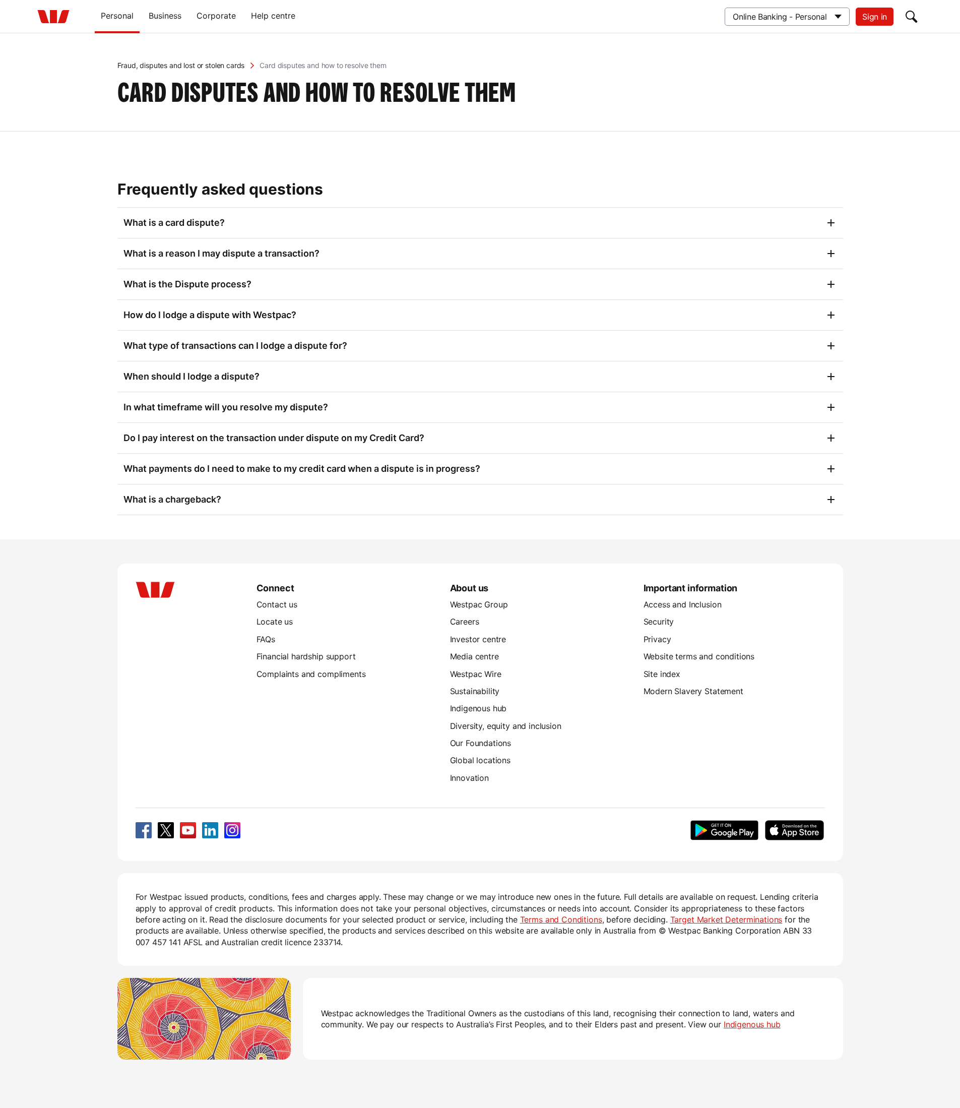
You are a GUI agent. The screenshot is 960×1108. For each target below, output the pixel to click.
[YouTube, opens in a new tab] (188, 830)
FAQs (266, 639)
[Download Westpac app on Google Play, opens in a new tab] (724, 830)
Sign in (874, 17)
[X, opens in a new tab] (166, 830)
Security (659, 622)
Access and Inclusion (683, 604)
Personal (117, 16)
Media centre (474, 656)
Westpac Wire (475, 674)
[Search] (912, 17)
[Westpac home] (53, 16)
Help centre (273, 16)
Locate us (275, 622)
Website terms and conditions (699, 656)
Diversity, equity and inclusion (505, 726)
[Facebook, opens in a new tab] (144, 830)
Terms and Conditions (561, 919)
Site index (662, 674)
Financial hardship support (306, 656)
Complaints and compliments (311, 674)
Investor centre (478, 639)
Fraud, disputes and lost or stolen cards (181, 65)
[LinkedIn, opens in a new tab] (210, 830)
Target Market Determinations (726, 919)
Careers (464, 622)
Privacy (657, 639)
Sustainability (475, 691)
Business (165, 16)
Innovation (469, 778)
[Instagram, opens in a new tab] (232, 830)
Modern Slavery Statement (693, 691)
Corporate (216, 16)
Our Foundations (480, 743)
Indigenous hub (478, 708)
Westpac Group (479, 604)
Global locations (480, 760)
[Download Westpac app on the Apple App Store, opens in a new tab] (794, 830)
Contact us (277, 604)
